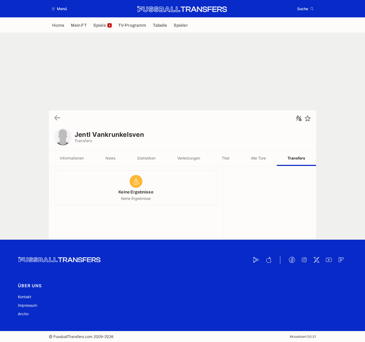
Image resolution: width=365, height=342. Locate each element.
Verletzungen (188, 158)
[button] (59, 8)
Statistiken (146, 158)
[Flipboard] (341, 260)
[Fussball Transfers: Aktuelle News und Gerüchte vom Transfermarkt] (182, 9)
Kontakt (24, 296)
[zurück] (57, 118)
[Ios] (269, 260)
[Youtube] (329, 260)
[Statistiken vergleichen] (299, 118)
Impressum (27, 305)
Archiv (23, 314)
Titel (225, 158)
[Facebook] (292, 260)
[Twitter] (316, 260)
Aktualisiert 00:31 (303, 337)
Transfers (296, 158)
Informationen (72, 158)
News (110, 158)
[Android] (256, 260)
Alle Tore (258, 158)
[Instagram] (304, 260)
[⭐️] (307, 118)
